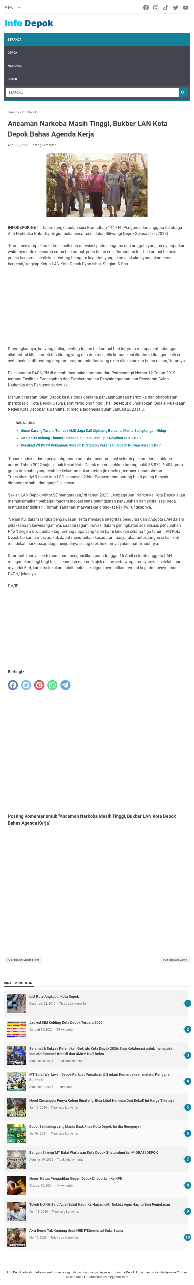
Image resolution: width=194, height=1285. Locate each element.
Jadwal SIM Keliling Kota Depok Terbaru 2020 (66, 1022)
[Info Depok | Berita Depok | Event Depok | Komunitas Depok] (29, 23)
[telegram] (65, 685)
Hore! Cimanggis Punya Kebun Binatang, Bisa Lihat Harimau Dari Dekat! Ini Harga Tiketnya (102, 1100)
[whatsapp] (52, 685)
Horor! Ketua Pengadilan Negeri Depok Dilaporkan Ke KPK (75, 1178)
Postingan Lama (175, 959)
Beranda (14, 39)
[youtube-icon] (185, 8)
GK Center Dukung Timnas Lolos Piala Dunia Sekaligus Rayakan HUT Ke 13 (81, 438)
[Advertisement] (97, 306)
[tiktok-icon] (166, 8)
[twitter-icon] (176, 8)
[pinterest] (39, 685)
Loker (12, 79)
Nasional (15, 66)
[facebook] (13, 685)
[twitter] (26, 685)
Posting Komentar (43, 145)
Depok (12, 53)
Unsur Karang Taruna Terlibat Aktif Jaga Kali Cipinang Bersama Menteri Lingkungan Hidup (93, 431)
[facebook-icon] (146, 8)
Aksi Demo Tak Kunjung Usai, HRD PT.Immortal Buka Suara (76, 1230)
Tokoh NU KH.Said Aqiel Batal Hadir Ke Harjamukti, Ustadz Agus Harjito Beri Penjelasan (99, 1204)
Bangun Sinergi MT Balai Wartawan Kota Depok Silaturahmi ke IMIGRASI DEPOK (93, 1152)
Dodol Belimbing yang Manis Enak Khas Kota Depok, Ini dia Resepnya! (85, 1126)
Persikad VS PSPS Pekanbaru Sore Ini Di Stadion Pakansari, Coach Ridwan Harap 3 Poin (91, 445)
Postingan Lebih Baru (23, 959)
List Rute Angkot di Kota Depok (54, 996)
